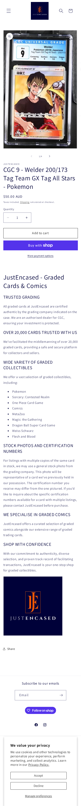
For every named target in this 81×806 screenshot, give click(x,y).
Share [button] (11, 649)
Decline (38, 786)
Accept (38, 775)
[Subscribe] (61, 695)
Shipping (24, 202)
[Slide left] (31, 156)
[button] (8, 11)
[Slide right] (49, 156)
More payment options (40, 255)
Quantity (8, 209)
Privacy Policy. (38, 764)
